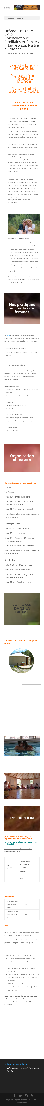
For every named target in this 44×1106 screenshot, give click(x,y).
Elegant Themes (20, 1100)
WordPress (22, 1103)
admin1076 (12, 53)
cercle (8, 335)
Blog (31, 53)
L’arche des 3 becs (25, 641)
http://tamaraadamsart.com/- (16, 1068)
